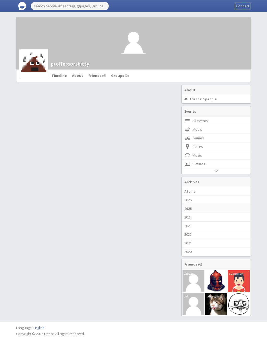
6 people (210, 99)
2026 (188, 200)
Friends (97, 75)
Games (198, 138)
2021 (188, 243)
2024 (188, 217)
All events (200, 120)
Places (197, 146)
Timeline (59, 75)
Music (197, 155)
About (77, 75)
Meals (197, 129)
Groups (120, 75)
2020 (188, 251)
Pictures (198, 164)
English (39, 327)
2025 (188, 208)
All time (190, 191)
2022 (188, 234)
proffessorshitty (70, 64)
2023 (188, 225)
